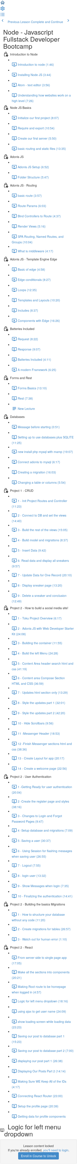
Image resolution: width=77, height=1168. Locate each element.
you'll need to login (55, 1150)
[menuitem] (2, 10)
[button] (2, 4)
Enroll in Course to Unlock (38, 1156)
